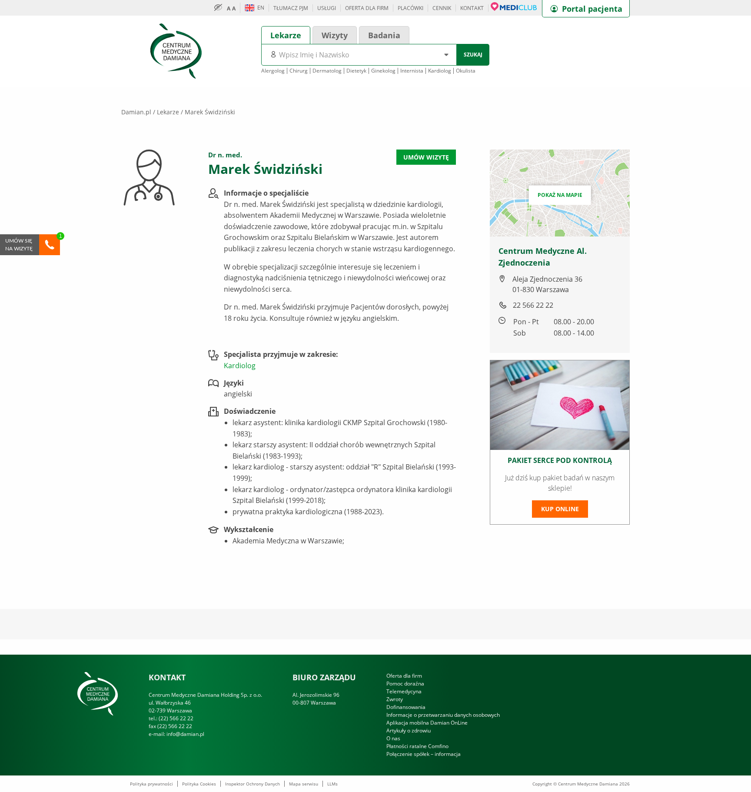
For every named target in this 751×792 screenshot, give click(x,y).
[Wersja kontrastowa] (220, 7)
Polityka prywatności (151, 784)
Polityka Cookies (199, 784)
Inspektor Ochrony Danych (252, 784)
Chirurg (298, 71)
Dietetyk (356, 71)
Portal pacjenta (592, 8)
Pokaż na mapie (560, 195)
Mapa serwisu (303, 784)
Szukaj (473, 54)
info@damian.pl (185, 734)
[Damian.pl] (176, 50)
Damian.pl (136, 112)
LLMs (332, 784)
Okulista (465, 71)
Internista (411, 71)
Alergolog (273, 71)
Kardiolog (439, 71)
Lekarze (168, 112)
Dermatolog (327, 71)
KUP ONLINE (560, 509)
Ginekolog (383, 71)
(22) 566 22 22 (176, 718)
